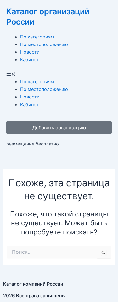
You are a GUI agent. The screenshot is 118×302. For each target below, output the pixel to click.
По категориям (37, 37)
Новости (30, 52)
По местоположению (44, 44)
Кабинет (29, 59)
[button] (59, 74)
